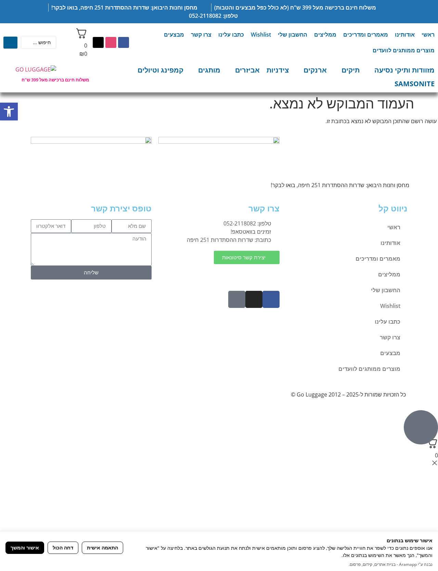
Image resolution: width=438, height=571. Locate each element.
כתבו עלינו (231, 34)
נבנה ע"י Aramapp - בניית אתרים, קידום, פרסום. (391, 564)
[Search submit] (10, 43)
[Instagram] (110, 42)
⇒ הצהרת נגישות (258, 275)
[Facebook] (123, 42)
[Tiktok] (98, 42)
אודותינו (405, 34)
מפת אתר (222, 275)
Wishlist (261, 34)
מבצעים (174, 34)
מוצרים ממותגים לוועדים (404, 50)
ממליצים (325, 34)
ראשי (428, 34)
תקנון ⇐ (196, 275)
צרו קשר (201, 34)
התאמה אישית (102, 547)
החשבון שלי (292, 34)
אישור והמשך (25, 547)
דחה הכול (63, 547)
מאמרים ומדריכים (365, 34)
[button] (9, 111)
